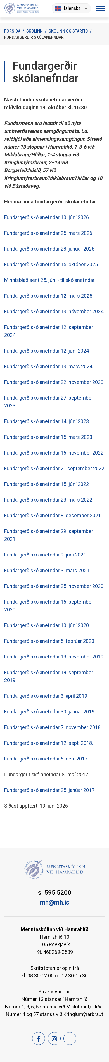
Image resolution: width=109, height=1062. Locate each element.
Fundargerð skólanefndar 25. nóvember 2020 (53, 586)
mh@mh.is (54, 902)
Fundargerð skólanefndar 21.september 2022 (54, 468)
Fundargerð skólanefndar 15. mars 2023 (48, 437)
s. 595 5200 (54, 892)
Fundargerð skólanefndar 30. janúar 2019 (49, 712)
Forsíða (12, 31)
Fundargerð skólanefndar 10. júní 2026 (46, 217)
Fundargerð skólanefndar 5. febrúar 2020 (49, 641)
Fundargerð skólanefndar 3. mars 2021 (46, 570)
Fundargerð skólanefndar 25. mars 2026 (48, 233)
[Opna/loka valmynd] (100, 8)
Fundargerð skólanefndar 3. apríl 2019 (45, 696)
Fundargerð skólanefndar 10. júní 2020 (46, 625)
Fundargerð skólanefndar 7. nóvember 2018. (53, 727)
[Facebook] (38, 1038)
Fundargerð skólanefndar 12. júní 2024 (46, 351)
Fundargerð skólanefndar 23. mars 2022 (48, 500)
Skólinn (34, 31)
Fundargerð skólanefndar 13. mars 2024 (48, 366)
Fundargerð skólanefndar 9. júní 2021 (45, 555)
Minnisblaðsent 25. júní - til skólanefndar (49, 280)
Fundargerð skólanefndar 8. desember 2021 (52, 515)
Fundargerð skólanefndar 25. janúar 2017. (50, 790)
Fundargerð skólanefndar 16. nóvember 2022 (53, 453)
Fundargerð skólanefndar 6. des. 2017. (46, 759)
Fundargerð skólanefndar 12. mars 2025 (48, 296)
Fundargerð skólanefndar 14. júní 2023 (46, 421)
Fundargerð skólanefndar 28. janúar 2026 (49, 249)
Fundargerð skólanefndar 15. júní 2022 (46, 484)
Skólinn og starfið (68, 31)
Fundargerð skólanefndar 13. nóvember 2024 (53, 311)
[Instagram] (54, 1038)
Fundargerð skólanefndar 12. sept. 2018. (48, 743)
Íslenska (72, 8)
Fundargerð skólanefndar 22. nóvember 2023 (53, 382)
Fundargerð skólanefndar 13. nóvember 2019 (53, 657)
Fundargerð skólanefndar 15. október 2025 (51, 264)
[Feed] (69, 1038)
